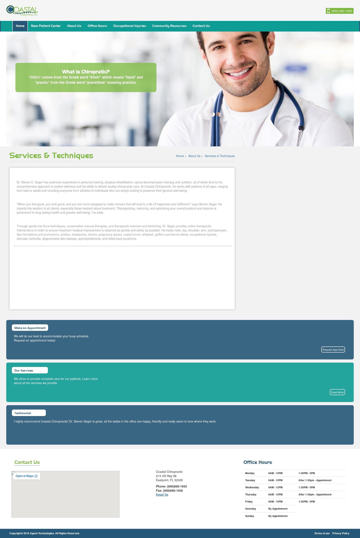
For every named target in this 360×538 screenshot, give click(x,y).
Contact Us (201, 25)
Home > (181, 156)
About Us (74, 25)
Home (20, 25)
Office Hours (97, 25)
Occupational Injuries (129, 25)
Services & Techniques (220, 156)
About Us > (196, 156)
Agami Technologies (42, 533)
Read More (337, 392)
